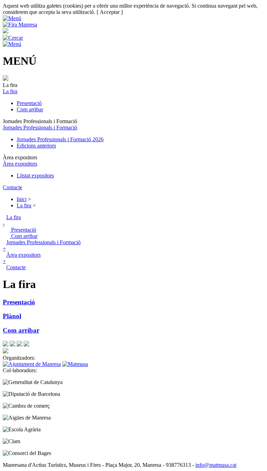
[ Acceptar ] (110, 12)
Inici (21, 199)
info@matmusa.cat (215, 465)
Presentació (29, 103)
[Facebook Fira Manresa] (5, 345)
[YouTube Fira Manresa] (26, 345)
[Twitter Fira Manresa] (12, 345)
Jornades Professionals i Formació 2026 (60, 139)
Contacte (12, 187)
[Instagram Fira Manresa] (19, 345)
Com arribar (30, 109)
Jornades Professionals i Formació (40, 127)
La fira (10, 91)
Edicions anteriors (36, 146)
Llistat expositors (35, 175)
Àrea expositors (20, 164)
